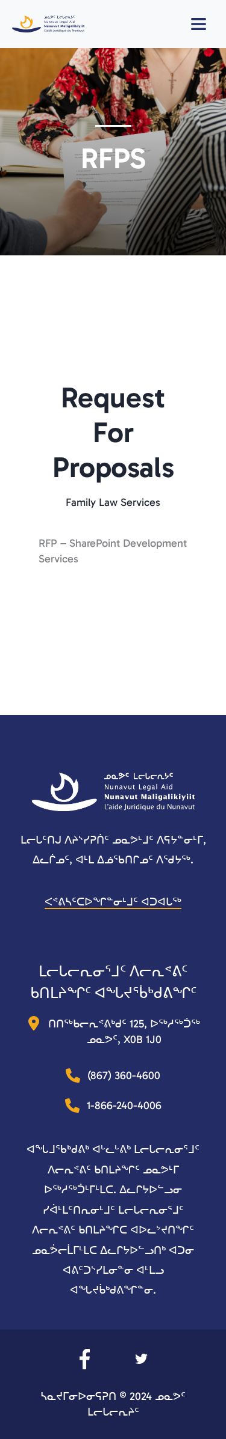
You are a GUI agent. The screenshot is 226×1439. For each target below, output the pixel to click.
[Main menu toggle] (204, 24)
